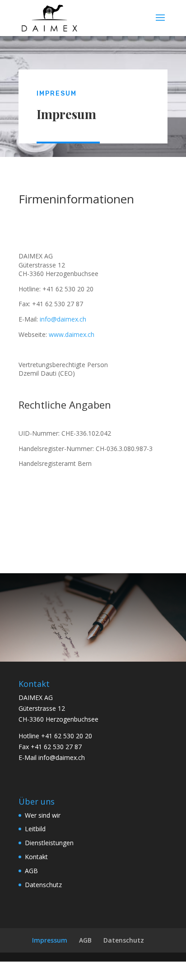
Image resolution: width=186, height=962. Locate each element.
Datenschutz (43, 884)
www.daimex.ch (71, 334)
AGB (31, 870)
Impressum (49, 940)
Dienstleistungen (49, 842)
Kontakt (36, 856)
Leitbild (35, 828)
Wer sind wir (42, 815)
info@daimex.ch (63, 319)
